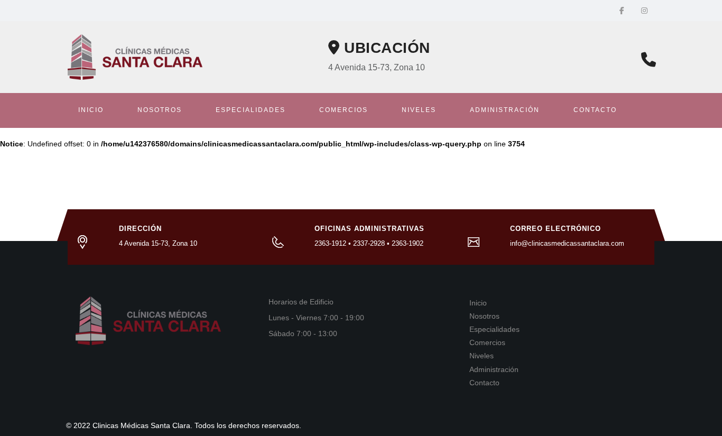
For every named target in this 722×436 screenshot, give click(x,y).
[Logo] (135, 56)
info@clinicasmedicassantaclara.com (567, 243)
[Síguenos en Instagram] (644, 10)
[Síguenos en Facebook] (621, 10)
